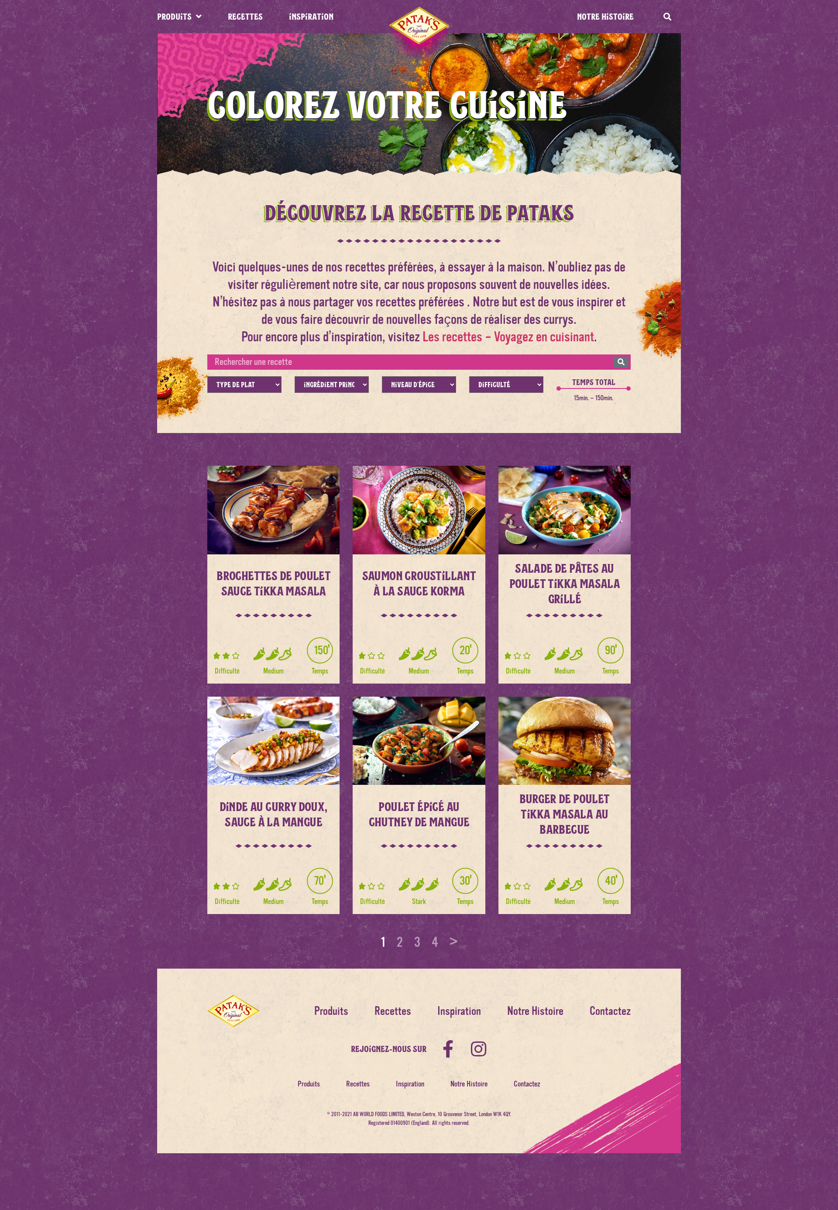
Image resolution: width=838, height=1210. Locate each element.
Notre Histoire (535, 1011)
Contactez (610, 1011)
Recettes (392, 1011)
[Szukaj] (620, 362)
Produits (331, 1011)
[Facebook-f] (448, 1049)
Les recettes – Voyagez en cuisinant (508, 337)
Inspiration (459, 1011)
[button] (667, 17)
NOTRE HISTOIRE (605, 16)
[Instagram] (479, 1049)
